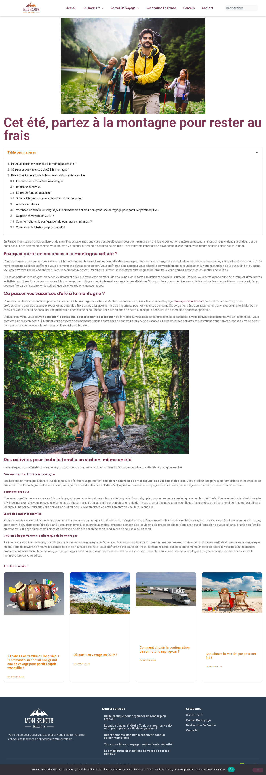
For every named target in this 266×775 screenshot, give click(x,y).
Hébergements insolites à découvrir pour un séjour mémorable (134, 736)
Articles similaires (27, 204)
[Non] (257, 770)
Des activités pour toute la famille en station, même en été (48, 175)
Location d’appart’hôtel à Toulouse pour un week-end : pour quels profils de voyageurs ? (138, 727)
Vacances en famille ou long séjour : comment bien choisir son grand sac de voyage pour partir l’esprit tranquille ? (87, 210)
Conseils (189, 8)
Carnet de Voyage (123, 8)
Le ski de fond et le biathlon (33, 192)
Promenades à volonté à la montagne (39, 181)
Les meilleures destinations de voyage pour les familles (136, 752)
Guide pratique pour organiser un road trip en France (135, 717)
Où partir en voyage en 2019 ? (35, 216)
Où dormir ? (91, 8)
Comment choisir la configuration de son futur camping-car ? (54, 221)
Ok (231, 769)
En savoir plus (15, 676)
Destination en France (161, 8)
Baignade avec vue (28, 187)
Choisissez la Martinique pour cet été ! (40, 227)
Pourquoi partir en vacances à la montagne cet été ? (43, 163)
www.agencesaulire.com (189, 301)
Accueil (71, 8)
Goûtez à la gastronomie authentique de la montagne (49, 198)
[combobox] (241, 8)
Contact (207, 8)
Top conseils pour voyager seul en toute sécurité (138, 744)
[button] (257, 152)
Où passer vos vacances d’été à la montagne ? (40, 169)
